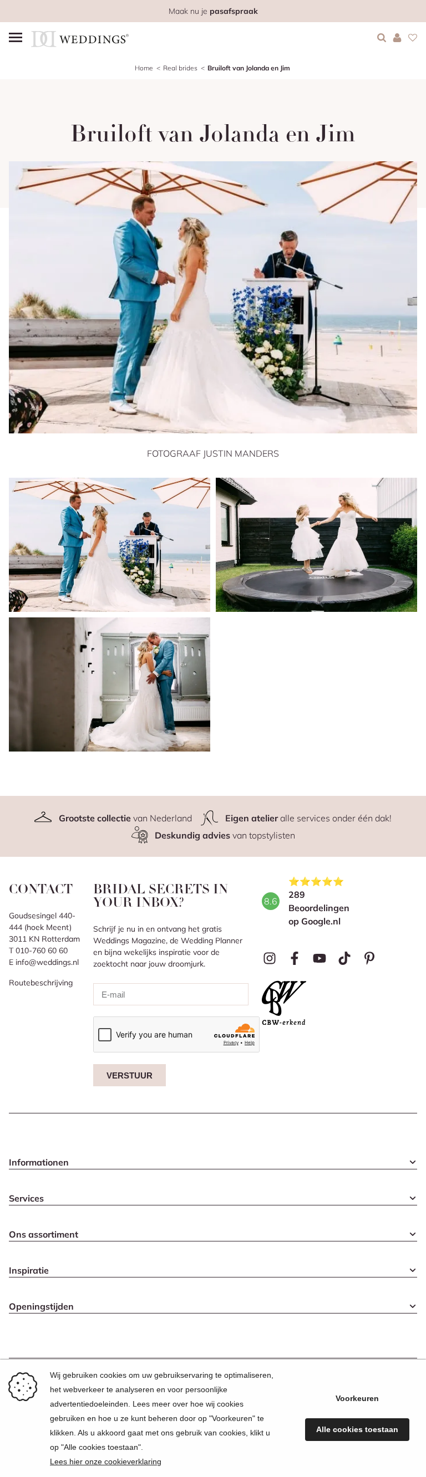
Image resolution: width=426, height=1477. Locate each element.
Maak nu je (213, 11)
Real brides (180, 68)
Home (144, 68)
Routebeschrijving (41, 983)
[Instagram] (270, 958)
